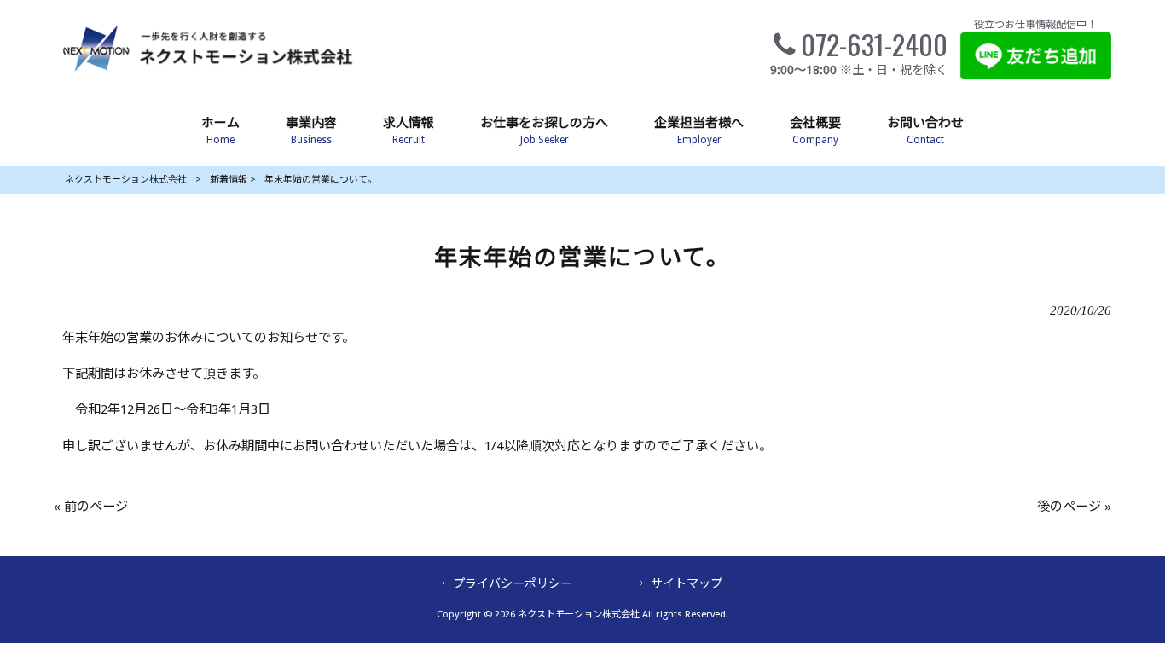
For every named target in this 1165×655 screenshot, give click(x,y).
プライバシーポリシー (512, 583)
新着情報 (228, 179)
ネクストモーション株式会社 (126, 179)
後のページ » (1074, 506)
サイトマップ (686, 583)
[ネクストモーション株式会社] (207, 74)
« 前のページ (91, 506)
